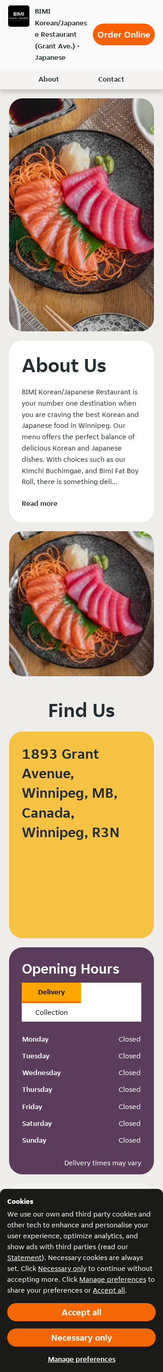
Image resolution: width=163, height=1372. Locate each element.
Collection (51, 1012)
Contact (111, 79)
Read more (40, 503)
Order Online (123, 34)
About (48, 79)
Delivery (51, 992)
